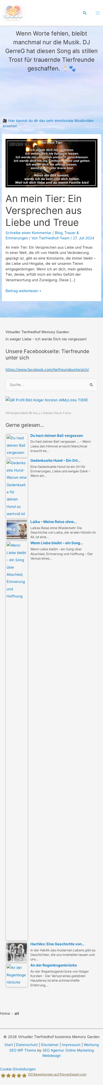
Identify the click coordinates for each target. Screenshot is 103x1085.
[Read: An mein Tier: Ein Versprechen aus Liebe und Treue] (51, 163)
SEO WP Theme (22, 1050)
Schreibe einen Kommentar (29, 233)
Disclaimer (50, 1045)
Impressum (71, 1045)
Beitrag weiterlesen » (23, 291)
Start (8, 1045)
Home (5, 1013)
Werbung (91, 1045)
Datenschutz (27, 1045)
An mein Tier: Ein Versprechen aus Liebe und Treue (44, 210)
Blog (58, 233)
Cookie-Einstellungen (18, 1069)
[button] (84, 13)
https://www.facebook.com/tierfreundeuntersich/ (47, 369)
